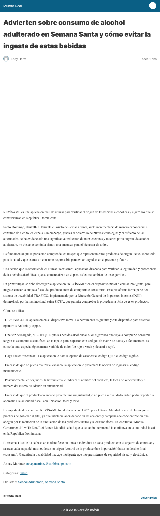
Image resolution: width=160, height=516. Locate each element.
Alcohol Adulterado (30, 482)
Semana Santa (55, 482)
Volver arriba (149, 497)
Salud (24, 473)
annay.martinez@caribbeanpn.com (48, 463)
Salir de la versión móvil (80, 510)
